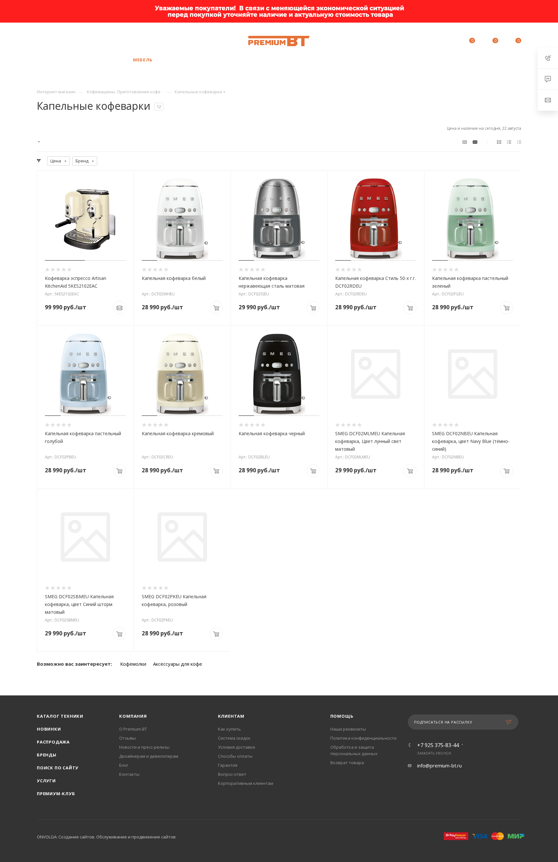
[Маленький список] (464, 142)
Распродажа (53, 742)
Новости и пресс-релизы (144, 747)
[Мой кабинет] (443, 42)
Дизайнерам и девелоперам (148, 756)
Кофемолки (133, 664)
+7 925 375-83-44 (80, 41)
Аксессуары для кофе (177, 664)
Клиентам (231, 716)
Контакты (129, 774)
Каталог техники (60, 716)
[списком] (509, 142)
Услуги (46, 781)
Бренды (47, 755)
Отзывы (127, 738)
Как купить (229, 729)
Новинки (49, 729)
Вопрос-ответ (232, 774)
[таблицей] (519, 142)
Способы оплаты (235, 756)
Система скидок (234, 738)
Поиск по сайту (57, 768)
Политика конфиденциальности (363, 738)
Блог (123, 765)
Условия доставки (236, 747)
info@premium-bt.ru (439, 765)
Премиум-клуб (56, 793)
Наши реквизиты (348, 729)
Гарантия (227, 765)
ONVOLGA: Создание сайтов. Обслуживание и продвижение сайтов (106, 837)
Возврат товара (347, 762)
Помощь (342, 716)
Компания (133, 716)
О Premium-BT (133, 729)
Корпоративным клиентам (245, 783)
